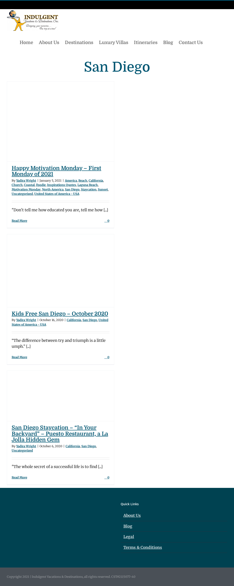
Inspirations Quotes (61, 185)
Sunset (103, 189)
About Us (132, 515)
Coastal (29, 185)
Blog (127, 526)
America (71, 181)
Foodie (41, 185)
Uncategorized (22, 194)
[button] (219, 42)
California (96, 181)
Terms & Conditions (142, 547)
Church (17, 185)
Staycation (88, 189)
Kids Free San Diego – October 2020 (60, 314)
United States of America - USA (56, 194)
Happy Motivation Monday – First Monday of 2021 (56, 171)
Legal (128, 536)
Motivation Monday (26, 189)
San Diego (72, 189)
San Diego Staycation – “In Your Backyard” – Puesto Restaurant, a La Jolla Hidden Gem (60, 433)
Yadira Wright (26, 181)
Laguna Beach (87, 185)
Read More (19, 221)
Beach (82, 181)
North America (53, 189)
